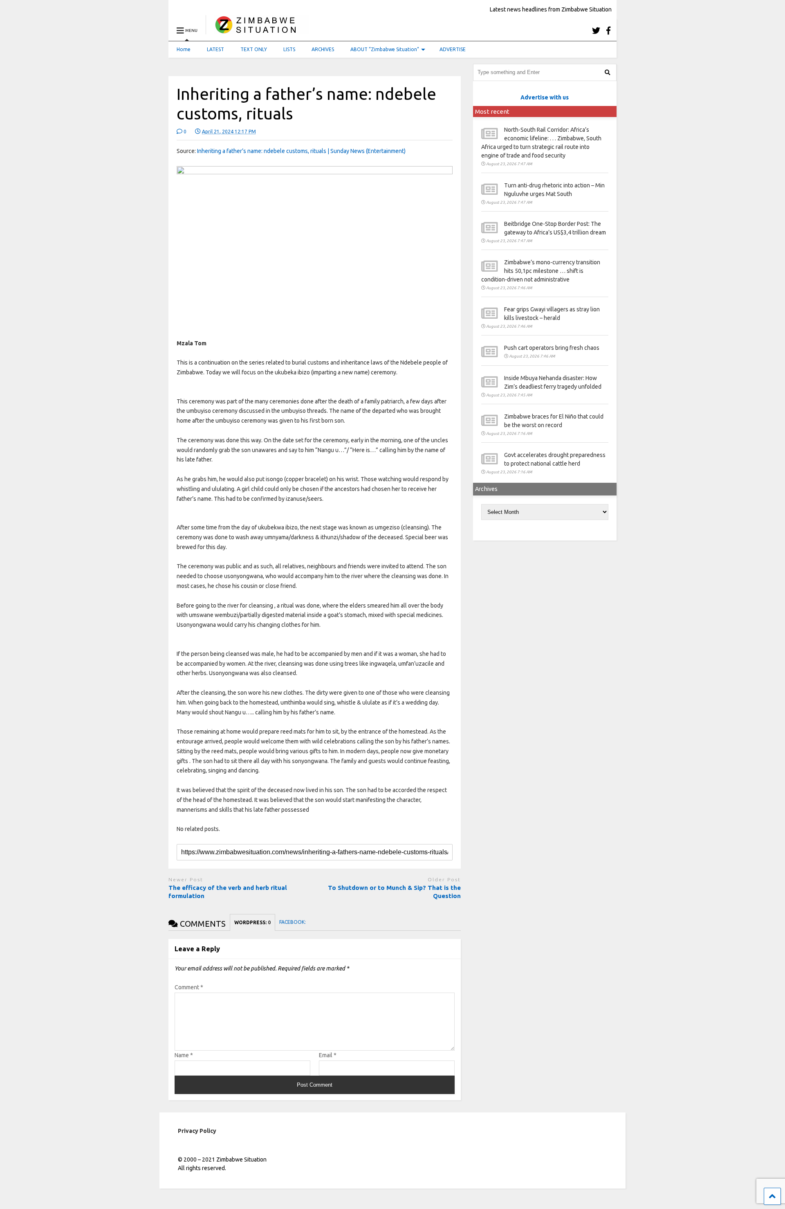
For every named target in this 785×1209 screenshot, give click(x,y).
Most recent (492, 111)
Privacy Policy (197, 1131)
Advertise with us (544, 97)
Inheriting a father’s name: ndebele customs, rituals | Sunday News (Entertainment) (301, 151)
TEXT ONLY (253, 49)
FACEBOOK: (293, 922)
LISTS (289, 49)
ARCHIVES (323, 49)
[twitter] (596, 30)
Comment (189, 987)
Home (184, 49)
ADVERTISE (453, 49)
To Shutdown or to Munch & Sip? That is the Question (394, 891)
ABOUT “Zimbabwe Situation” (384, 49)
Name (184, 1055)
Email (327, 1055)
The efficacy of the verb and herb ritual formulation (227, 891)
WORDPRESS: (252, 922)
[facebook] (608, 30)
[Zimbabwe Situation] (257, 30)
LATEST (215, 49)
